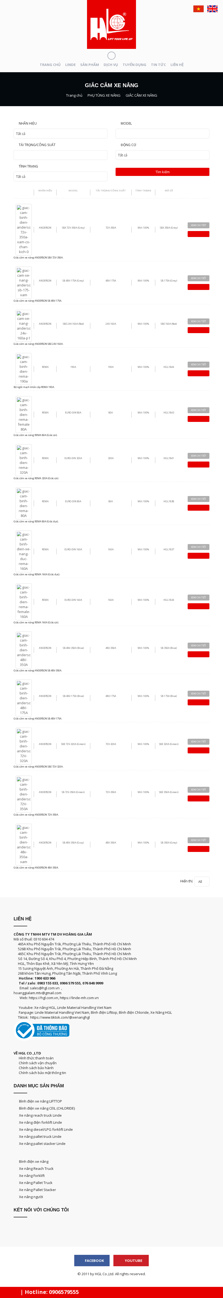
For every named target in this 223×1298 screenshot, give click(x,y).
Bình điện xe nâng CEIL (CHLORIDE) (47, 1108)
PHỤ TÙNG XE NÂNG (104, 95)
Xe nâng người (31, 1196)
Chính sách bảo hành (36, 1067)
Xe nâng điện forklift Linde (40, 1122)
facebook (94, 1260)
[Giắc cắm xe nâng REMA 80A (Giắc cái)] (23, 414)
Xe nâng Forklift (32, 1175)
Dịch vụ (111, 64)
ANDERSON (45, 228)
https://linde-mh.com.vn (79, 997)
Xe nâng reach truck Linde (40, 1115)
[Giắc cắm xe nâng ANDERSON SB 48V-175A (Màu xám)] (23, 282)
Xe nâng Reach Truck (36, 1168)
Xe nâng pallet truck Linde (40, 1136)
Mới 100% (143, 228)
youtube (133, 1260)
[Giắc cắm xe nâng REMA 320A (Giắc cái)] (23, 459)
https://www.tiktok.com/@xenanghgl (60, 1017)
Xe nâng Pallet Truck (35, 1182)
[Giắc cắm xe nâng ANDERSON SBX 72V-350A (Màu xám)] (23, 229)
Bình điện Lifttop (104, 1012)
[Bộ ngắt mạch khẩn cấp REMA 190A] (23, 368)
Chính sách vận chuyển (37, 1062)
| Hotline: (49, 1292)
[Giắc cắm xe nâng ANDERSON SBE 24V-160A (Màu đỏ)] (23, 325)
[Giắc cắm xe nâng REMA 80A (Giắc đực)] (23, 502)
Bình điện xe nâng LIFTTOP (40, 1101)
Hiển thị (191, 881)
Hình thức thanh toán (36, 1058)
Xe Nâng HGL (161, 1012)
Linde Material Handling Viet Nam (84, 1007)
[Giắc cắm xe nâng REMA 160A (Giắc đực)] (23, 550)
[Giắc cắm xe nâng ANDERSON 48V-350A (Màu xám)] (23, 844)
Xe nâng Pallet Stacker (37, 1189)
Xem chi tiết (198, 225)
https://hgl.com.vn (43, 997)
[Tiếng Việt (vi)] (198, 8)
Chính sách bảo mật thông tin (41, 1072)
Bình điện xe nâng (33, 1161)
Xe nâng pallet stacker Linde (42, 1143)
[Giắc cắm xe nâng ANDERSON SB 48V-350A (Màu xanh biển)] (23, 649)
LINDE (70, 64)
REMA (45, 367)
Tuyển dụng (134, 64)
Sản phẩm (89, 64)
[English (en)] (212, 8)
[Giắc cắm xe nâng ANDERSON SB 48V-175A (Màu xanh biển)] (23, 697)
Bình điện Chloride (134, 1012)
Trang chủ (50, 64)
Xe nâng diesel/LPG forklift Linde (46, 1129)
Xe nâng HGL (44, 1007)
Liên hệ (177, 64)
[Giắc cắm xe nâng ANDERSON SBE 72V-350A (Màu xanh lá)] (23, 793)
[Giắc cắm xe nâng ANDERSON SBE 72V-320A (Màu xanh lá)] (23, 745)
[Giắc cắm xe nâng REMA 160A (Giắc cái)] (23, 601)
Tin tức (158, 64)
